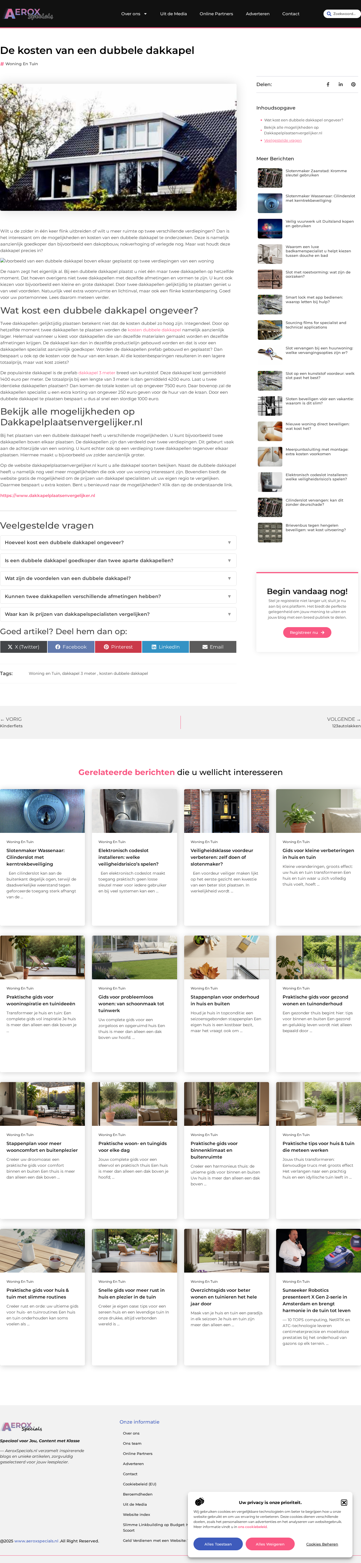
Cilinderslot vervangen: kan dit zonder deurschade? (314, 502)
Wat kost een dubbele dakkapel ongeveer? (303, 120)
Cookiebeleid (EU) (139, 1484)
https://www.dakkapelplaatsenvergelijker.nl (47, 495)
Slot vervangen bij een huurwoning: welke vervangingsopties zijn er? (319, 350)
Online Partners (216, 13)
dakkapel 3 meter (96, 372)
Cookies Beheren (322, 1544)
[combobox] (342, 14)
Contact (291, 13)
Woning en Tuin (21, 63)
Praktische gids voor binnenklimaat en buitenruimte (214, 1150)
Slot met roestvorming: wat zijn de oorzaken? (318, 274)
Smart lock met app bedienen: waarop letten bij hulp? (314, 299)
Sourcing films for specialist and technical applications (316, 324)
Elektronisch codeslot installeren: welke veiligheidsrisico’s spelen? (317, 476)
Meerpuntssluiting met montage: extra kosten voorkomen (317, 451)
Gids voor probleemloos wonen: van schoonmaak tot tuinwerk (131, 1003)
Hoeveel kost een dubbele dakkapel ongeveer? (118, 542)
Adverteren (258, 13)
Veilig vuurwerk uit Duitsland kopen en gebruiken (320, 223)
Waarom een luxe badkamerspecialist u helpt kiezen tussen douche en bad (318, 251)
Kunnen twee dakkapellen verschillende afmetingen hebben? (118, 596)
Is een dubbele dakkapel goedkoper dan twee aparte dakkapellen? (118, 560)
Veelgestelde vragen (283, 140)
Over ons (130, 13)
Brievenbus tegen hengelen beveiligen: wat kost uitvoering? (316, 527)
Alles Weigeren (270, 1544)
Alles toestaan (218, 1544)
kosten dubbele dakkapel (154, 329)
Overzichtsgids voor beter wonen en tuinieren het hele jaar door (224, 1297)
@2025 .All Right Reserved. (49, 1541)
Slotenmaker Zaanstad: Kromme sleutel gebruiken (316, 173)
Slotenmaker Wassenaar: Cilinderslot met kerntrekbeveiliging (320, 198)
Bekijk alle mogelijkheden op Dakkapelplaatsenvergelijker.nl (293, 130)
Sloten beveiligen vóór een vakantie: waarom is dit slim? (320, 401)
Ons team (132, 1443)
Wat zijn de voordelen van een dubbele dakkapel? (118, 578)
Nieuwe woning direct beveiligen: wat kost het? (317, 426)
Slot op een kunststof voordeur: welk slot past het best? (320, 375)
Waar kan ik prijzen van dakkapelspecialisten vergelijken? (118, 614)
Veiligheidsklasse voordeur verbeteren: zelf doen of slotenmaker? (222, 857)
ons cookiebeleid (252, 1527)
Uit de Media (173, 13)
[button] (344, 1502)
